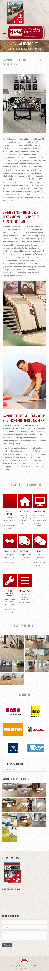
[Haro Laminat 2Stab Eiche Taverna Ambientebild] (18, 679)
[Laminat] (39, 805)
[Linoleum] (9, 834)
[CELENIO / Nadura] (39, 820)
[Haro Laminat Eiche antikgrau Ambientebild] (30, 666)
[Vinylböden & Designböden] (9, 820)
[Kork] (24, 820)
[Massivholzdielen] (24, 805)
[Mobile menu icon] (4, 33)
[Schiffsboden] (24, 790)
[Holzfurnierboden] (9, 805)
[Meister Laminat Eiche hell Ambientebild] (30, 641)
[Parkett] (9, 790)
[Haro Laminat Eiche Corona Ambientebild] (18, 666)
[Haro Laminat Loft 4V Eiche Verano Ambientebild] (30, 654)
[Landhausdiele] (39, 790)
